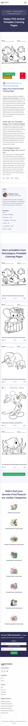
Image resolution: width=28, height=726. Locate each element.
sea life (16, 178)
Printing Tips (3, 692)
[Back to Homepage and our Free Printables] (4, 11)
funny (7, 178)
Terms (2, 678)
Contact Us (3, 689)
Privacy (2, 680)
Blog (2, 687)
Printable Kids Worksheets (6, 703)
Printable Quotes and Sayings (7, 710)
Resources (3, 694)
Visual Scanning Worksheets (7, 706)
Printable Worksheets (5, 701)
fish (12, 178)
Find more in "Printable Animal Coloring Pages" (14, 474)
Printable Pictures (4, 712)
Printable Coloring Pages (12, 83)
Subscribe (14, 652)
